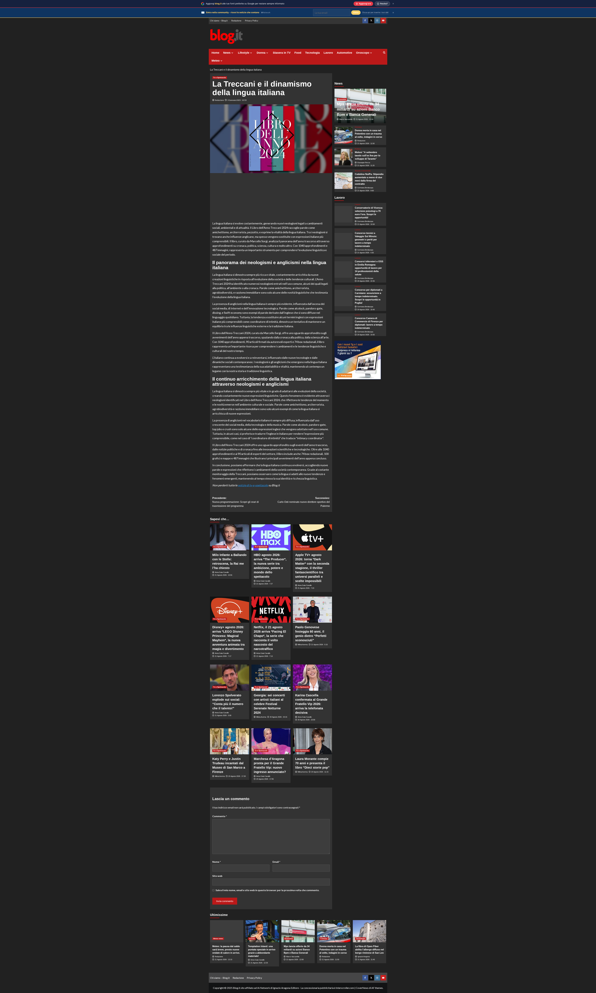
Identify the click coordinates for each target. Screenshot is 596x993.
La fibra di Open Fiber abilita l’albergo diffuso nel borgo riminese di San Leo (369, 949)
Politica (358, 149)
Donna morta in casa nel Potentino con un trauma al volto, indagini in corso (368, 133)
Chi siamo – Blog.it (219, 20)
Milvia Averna (303, 644)
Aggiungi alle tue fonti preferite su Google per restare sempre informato (245, 3)
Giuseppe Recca (363, 162)
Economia (342, 99)
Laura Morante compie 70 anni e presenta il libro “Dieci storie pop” (312, 763)
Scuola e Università (362, 171)
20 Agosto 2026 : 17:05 (265, 779)
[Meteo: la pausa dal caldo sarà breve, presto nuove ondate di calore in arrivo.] (226, 931)
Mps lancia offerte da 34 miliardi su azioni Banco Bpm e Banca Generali (358, 109)
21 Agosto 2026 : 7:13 (264, 656)
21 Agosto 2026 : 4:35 (365, 253)
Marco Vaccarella (345, 119)
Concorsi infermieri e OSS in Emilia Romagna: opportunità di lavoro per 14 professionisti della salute (369, 268)
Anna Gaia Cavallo (222, 572)
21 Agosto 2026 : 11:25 (366, 165)
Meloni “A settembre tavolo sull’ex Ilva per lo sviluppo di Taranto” (367, 155)
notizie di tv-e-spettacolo (253, 485)
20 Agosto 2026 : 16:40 (366, 309)
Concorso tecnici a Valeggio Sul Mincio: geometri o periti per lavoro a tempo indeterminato (366, 239)
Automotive (344, 52)
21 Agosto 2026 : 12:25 (259, 963)
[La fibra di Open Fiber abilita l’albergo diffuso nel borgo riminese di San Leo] (369, 931)
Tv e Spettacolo (219, 77)
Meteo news (218, 938)
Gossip (252, 938)
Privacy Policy (251, 20)
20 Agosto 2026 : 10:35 (366, 335)
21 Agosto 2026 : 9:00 (365, 191)
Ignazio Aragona (364, 956)
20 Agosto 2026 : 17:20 (237, 776)
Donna (261, 52)
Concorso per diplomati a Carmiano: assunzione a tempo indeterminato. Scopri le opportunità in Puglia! (368, 296)
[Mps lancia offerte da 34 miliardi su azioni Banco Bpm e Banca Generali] (298, 931)
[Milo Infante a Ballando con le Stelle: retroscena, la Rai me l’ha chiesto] (229, 537)
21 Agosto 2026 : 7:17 (223, 656)
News (226, 52)
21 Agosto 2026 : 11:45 (366, 959)
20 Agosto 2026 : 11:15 (319, 772)
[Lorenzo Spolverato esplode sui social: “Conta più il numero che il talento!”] (229, 678)
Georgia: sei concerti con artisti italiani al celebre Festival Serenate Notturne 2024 (269, 704)
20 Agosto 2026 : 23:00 (306, 720)
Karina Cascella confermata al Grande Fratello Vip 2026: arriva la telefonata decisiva (311, 704)
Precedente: (235, 502)
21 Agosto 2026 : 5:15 (319, 644)
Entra (355, 12)
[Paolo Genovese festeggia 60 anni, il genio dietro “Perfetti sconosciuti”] (312, 610)
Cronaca (358, 127)
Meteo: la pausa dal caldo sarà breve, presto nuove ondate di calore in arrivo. (226, 949)
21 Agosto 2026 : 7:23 (306, 588)
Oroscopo (362, 52)
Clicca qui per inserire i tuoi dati (375, 12)
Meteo (216, 60)
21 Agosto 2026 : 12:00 (364, 119)
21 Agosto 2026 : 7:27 (264, 584)
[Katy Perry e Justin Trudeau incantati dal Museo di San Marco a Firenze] (229, 741)
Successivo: (304, 502)
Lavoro (328, 52)
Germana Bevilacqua (365, 188)
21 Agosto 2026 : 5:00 (223, 715)
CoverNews (362, 987)
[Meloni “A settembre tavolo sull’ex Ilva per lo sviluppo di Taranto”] (343, 157)
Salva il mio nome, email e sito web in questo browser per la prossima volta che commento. (267, 890)
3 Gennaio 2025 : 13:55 (237, 100)
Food (297, 52)
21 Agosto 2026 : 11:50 (366, 144)
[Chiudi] (393, 3)
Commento (219, 816)
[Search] (384, 52)
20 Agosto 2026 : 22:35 (366, 281)
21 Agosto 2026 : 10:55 (223, 575)
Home (215, 52)
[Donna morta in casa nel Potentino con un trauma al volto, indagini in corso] (343, 135)
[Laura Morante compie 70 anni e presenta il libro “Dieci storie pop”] (312, 741)
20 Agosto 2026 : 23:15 (278, 717)
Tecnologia (312, 52)
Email (276, 861)
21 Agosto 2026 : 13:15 (223, 959)
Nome (216, 861)
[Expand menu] (232, 52)
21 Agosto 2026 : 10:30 (366, 224)
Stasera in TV (282, 52)
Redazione (236, 20)
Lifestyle (243, 52)
